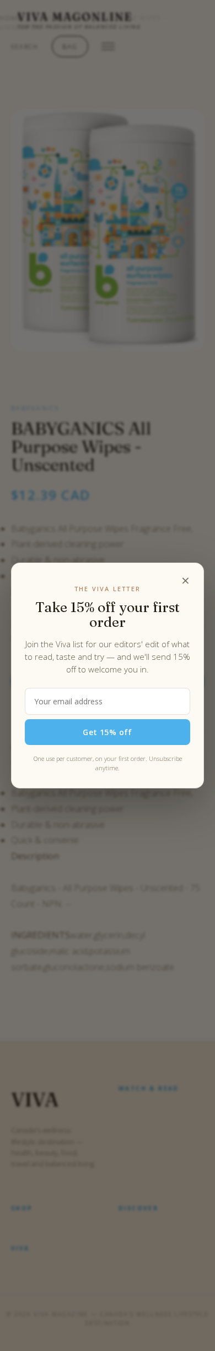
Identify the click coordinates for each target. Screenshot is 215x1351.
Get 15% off (107, 732)
